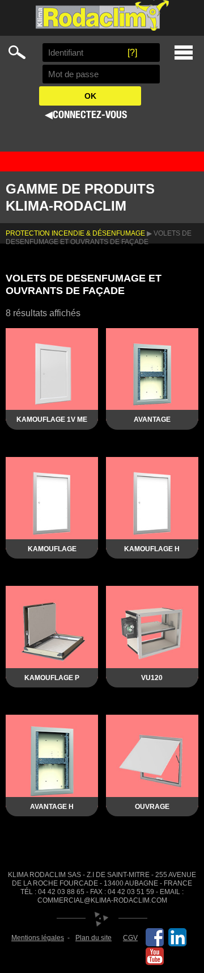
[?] (132, 52)
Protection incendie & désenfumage (75, 233)
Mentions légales (37, 938)
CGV (130, 938)
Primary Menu (184, 52)
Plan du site (93, 938)
